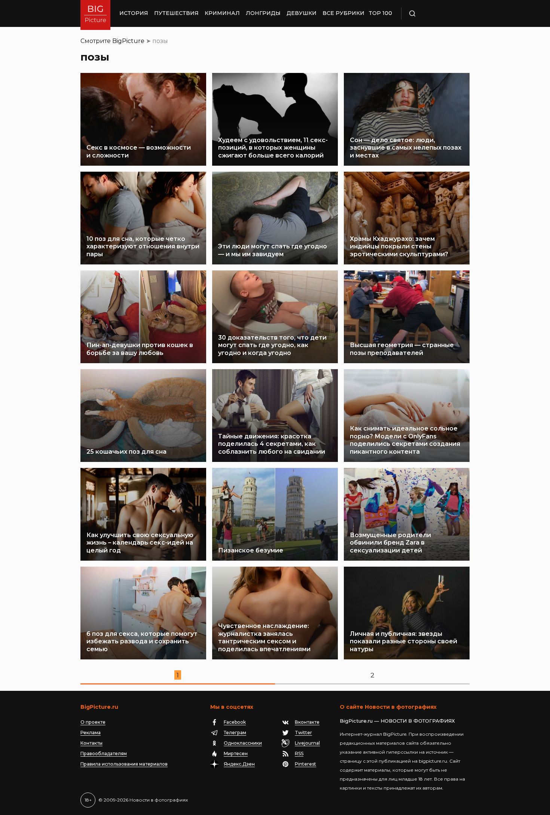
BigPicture (128, 41)
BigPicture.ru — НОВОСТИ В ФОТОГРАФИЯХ (397, 721)
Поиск (434, 13)
